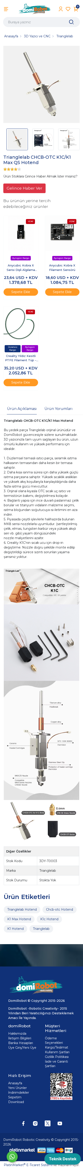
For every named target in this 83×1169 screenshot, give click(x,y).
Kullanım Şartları (57, 1052)
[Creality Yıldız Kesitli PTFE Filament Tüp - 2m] (21, 323)
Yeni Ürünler (17, 1088)
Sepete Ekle (20, 292)
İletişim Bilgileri (19, 1038)
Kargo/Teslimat (56, 1047)
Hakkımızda (17, 1034)
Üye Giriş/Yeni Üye (22, 1048)
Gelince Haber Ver (24, 188)
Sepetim (14, 1097)
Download (16, 1102)
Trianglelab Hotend (22, 909)
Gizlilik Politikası (57, 1057)
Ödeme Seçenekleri (54, 1040)
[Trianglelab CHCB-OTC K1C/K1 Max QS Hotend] (41, 85)
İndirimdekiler (18, 1093)
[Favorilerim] (68, 9)
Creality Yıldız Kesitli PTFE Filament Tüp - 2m (20, 358)
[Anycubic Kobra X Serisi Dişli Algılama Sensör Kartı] (21, 233)
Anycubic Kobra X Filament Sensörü (62, 268)
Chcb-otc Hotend (59, 909)
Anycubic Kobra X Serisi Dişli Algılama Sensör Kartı (21, 268)
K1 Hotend (15, 929)
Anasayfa (15, 1083)
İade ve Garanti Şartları (56, 1063)
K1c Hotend (49, 919)
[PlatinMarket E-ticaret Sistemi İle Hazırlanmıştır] (22, 1150)
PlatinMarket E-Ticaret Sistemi (28, 1165)
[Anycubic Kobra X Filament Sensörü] (62, 233)
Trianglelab (41, 929)
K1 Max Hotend (19, 919)
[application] (62, 1160)
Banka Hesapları (20, 1043)
